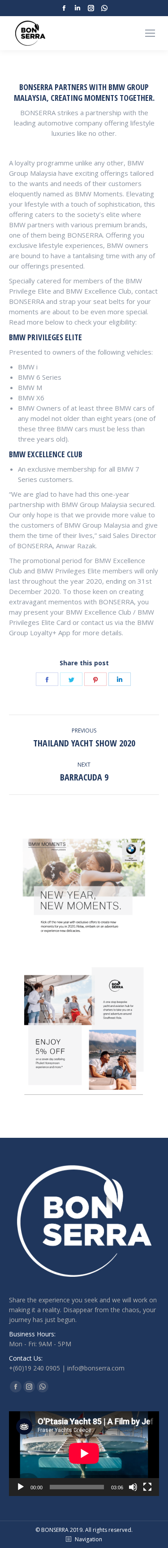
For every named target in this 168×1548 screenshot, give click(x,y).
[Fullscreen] (147, 1487)
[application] (84, 1453)
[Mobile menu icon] (150, 33)
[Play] (20, 1487)
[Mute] (133, 1487)
